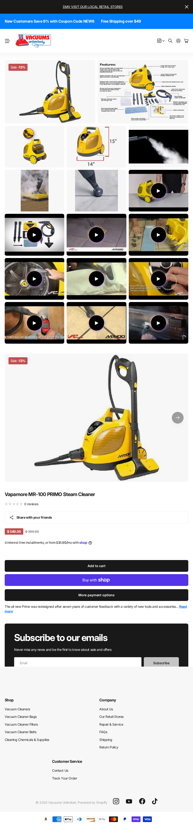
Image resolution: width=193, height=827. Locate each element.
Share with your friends (34, 517)
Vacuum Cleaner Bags (21, 717)
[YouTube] (129, 801)
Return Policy (108, 747)
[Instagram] (116, 801)
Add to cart (96, 566)
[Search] (170, 41)
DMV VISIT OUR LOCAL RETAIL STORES (93, 7)
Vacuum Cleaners (17, 709)
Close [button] (186, 7)
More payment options (96, 595)
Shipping (105, 740)
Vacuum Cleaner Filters (21, 724)
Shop (9, 700)
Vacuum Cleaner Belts (20, 732)
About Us (106, 709)
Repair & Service (111, 724)
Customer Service (67, 761)
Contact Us (60, 770)
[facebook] (142, 801)
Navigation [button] (7, 41)
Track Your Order (64, 778)
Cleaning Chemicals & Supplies (27, 740)
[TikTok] (154, 801)
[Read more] (161, 41)
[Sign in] (178, 41)
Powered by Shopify (92, 802)
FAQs (103, 732)
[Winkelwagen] (186, 41)
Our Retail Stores (111, 717)
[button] (178, 418)
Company (107, 700)
